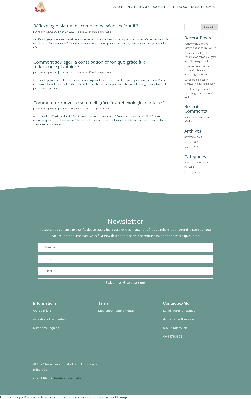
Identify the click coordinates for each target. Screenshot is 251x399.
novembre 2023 (193, 136)
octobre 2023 (191, 142)
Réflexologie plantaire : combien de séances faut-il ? (85, 26)
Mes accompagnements (116, 310)
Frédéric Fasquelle (67, 378)
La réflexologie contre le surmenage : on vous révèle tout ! (199, 93)
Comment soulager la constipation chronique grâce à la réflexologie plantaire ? (89, 64)
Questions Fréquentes (49, 319)
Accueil (118, 6)
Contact (212, 6)
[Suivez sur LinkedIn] (215, 364)
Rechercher (209, 27)
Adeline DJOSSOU (47, 31)
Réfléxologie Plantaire (187, 6)
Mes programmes (138, 6)
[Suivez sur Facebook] (208, 364)
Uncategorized (192, 172)
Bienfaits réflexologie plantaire (94, 31)
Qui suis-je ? (160, 6)
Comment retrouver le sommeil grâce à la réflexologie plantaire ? (99, 102)
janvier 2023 (191, 147)
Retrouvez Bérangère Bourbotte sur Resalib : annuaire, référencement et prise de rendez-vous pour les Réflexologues (65, 397)
